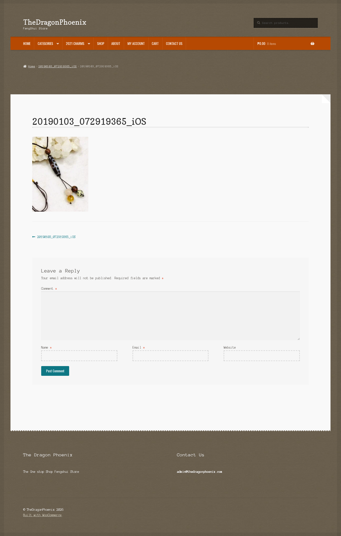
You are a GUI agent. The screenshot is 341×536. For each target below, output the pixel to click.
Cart (155, 43)
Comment (49, 288)
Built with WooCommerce (42, 515)
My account (136, 43)
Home (26, 43)
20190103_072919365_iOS (57, 66)
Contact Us (174, 43)
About (115, 43)
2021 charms (75, 43)
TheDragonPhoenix (54, 22)
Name (46, 347)
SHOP (100, 43)
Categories (45, 43)
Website (230, 347)
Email (139, 347)
